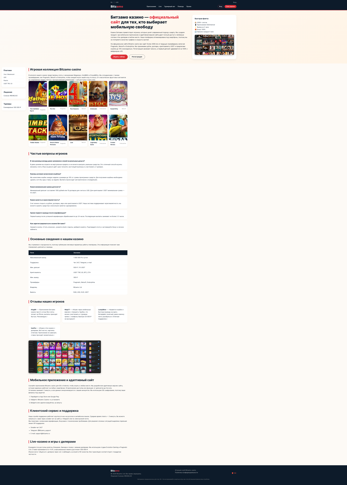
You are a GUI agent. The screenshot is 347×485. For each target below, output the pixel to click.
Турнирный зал (169, 6)
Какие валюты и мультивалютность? (45, 200)
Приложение (151, 6)
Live (160, 6)
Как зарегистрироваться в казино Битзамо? (47, 223)
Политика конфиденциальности (186, 472)
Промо (188, 6)
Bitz (117, 6)
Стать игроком (230, 6)
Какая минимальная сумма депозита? (45, 187)
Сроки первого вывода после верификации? (48, 213)
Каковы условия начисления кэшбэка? (45, 174)
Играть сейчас (119, 57)
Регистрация (137, 57)
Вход (234, 2)
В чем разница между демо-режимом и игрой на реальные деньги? (57, 161)
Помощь (181, 6)
